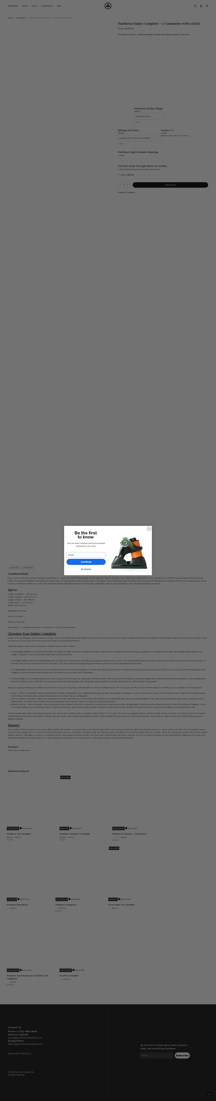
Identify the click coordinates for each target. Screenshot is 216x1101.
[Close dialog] (149, 529)
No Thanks (86, 569)
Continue (86, 561)
